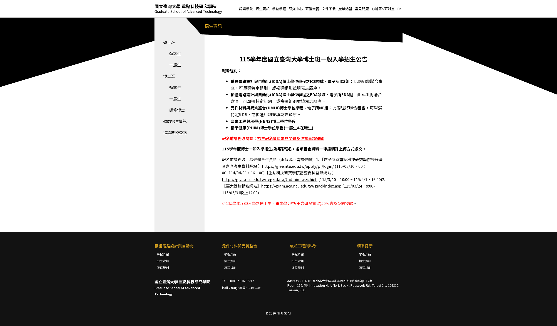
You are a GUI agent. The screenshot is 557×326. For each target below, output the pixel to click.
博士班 (169, 76)
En (399, 8)
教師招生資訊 (175, 121)
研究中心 (296, 8)
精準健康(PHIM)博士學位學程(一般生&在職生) (272, 127)
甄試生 (172, 53)
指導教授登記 (175, 132)
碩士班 (169, 42)
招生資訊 (163, 261)
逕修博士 (174, 110)
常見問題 (362, 8)
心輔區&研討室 (383, 8)
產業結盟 (345, 8)
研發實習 (312, 8)
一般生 (172, 65)
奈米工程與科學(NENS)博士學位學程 (263, 121)
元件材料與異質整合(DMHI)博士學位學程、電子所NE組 (279, 107)
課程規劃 (163, 267)
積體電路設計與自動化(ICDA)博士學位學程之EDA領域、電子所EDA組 (292, 94)
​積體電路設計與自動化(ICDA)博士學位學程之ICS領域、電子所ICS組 (290, 81)
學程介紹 (163, 254)
